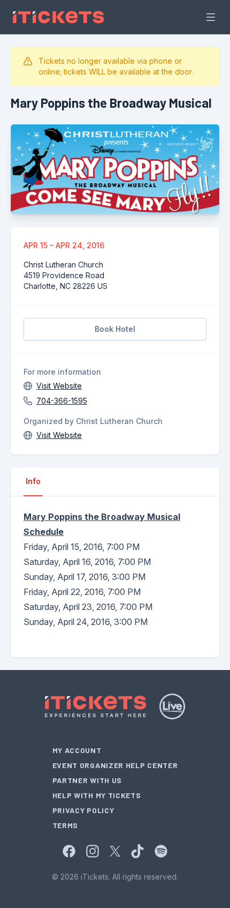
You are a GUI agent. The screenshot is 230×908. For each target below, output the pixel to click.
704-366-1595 (61, 400)
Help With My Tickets (96, 795)
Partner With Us (87, 780)
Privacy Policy (83, 810)
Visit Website (59, 385)
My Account (77, 750)
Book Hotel (115, 328)
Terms (65, 825)
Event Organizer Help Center (115, 765)
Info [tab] (33, 481)
